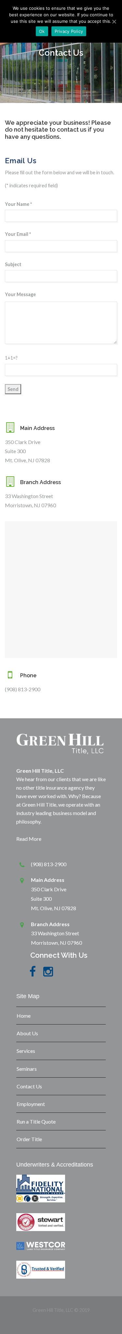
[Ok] (114, 21)
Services (26, 1051)
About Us (27, 1033)
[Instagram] (48, 975)
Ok (42, 31)
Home (24, 1015)
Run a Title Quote (36, 1121)
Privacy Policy (69, 31)
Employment (31, 1104)
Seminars (27, 1069)
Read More (28, 839)
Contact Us (29, 1086)
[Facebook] (32, 975)
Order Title (29, 1139)
